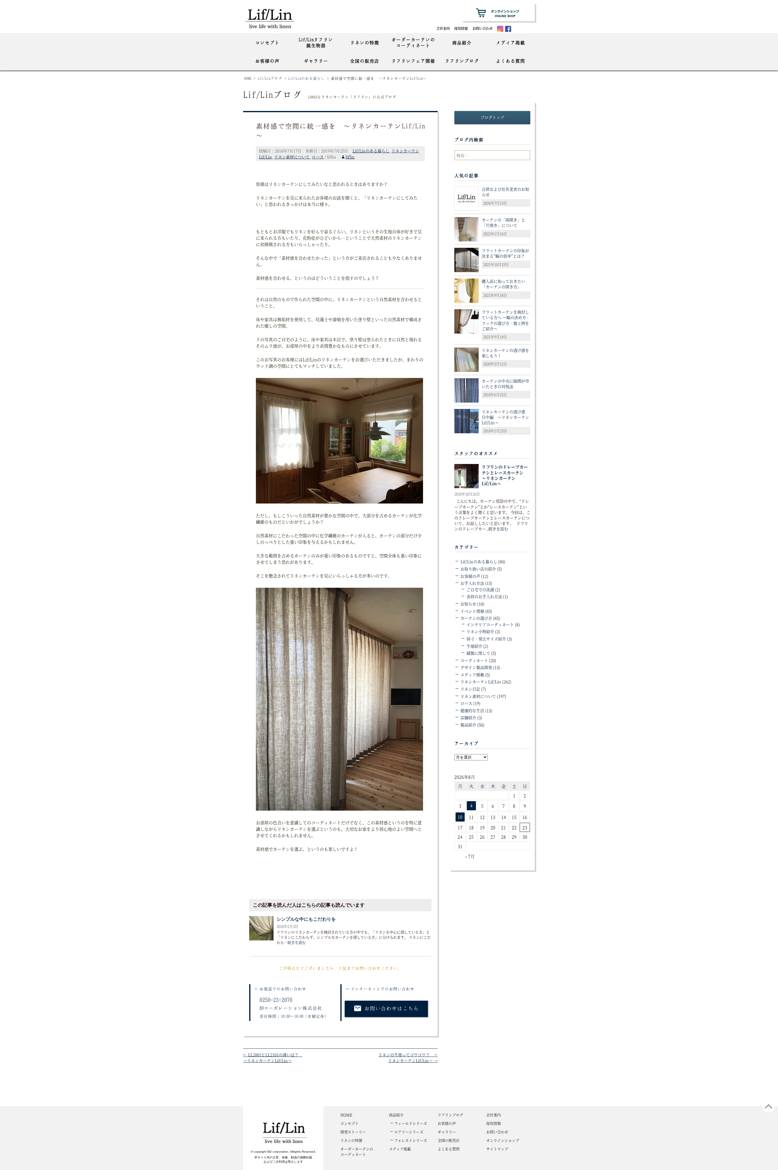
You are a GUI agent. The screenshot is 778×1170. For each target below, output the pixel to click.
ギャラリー (316, 60)
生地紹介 (474, 646)
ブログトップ (492, 117)
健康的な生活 (472, 710)
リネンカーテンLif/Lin (480, 681)
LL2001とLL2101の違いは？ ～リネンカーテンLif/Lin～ (272, 1058)
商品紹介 (462, 42)
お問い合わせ (483, 28)
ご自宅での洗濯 (480, 589)
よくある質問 (510, 60)
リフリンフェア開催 (413, 60)
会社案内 (443, 28)
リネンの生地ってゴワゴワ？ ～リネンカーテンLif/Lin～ (408, 1058)
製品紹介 (468, 725)
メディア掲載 (510, 42)
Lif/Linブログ (270, 78)
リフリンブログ (462, 60)
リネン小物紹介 (480, 631)
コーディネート (474, 660)
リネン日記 (470, 689)
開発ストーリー (353, 1131)
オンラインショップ (502, 1140)
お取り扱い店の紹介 (478, 569)
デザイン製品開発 (476, 667)
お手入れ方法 (472, 583)
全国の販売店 (364, 60)
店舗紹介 (468, 717)
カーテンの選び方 (476, 618)
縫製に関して (478, 653)
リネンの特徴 (364, 42)
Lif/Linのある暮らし (306, 78)
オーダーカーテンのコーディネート (413, 42)
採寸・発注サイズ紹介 (486, 639)
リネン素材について (292, 157)
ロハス (318, 157)
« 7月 (470, 856)
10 (460, 817)
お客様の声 (267, 60)
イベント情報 (472, 611)
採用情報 (461, 28)
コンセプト (267, 42)
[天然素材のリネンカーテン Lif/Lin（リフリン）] (276, 18)
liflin (350, 157)
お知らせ (468, 604)
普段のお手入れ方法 (484, 596)
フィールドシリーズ (410, 1123)
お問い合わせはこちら (386, 1008)
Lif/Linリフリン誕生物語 (316, 42)
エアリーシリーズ (408, 1131)
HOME (248, 78)
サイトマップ (497, 1148)
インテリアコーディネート (490, 624)
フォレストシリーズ (410, 1140)
